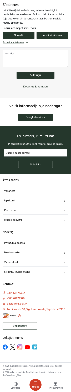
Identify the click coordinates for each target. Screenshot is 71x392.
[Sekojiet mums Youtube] (27, 347)
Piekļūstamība (12, 252)
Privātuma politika (14, 242)
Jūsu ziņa (9, 53)
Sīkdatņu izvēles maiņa (17, 271)
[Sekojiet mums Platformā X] (12, 347)
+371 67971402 (16, 293)
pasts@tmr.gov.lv (17, 303)
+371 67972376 (16, 298)
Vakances (9, 190)
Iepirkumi (9, 200)
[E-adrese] (9, 315)
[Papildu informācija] (19, 315)
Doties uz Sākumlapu (35, 86)
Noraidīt (18, 35)
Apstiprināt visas (52, 35)
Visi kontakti (20, 325)
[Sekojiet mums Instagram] (20, 346)
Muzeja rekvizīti (13, 219)
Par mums (10, 210)
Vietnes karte (11, 262)
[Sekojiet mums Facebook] (5, 347)
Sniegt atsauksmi (35, 117)
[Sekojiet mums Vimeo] (34, 346)
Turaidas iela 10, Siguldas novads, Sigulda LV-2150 (36, 309)
